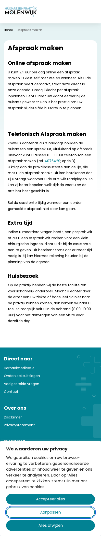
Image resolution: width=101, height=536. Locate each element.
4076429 (52, 161)
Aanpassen (50, 512)
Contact (11, 391)
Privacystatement (19, 425)
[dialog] (50, 488)
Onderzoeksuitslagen (22, 375)
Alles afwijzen (50, 525)
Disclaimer (13, 417)
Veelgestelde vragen (21, 383)
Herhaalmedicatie (19, 368)
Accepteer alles (50, 499)
